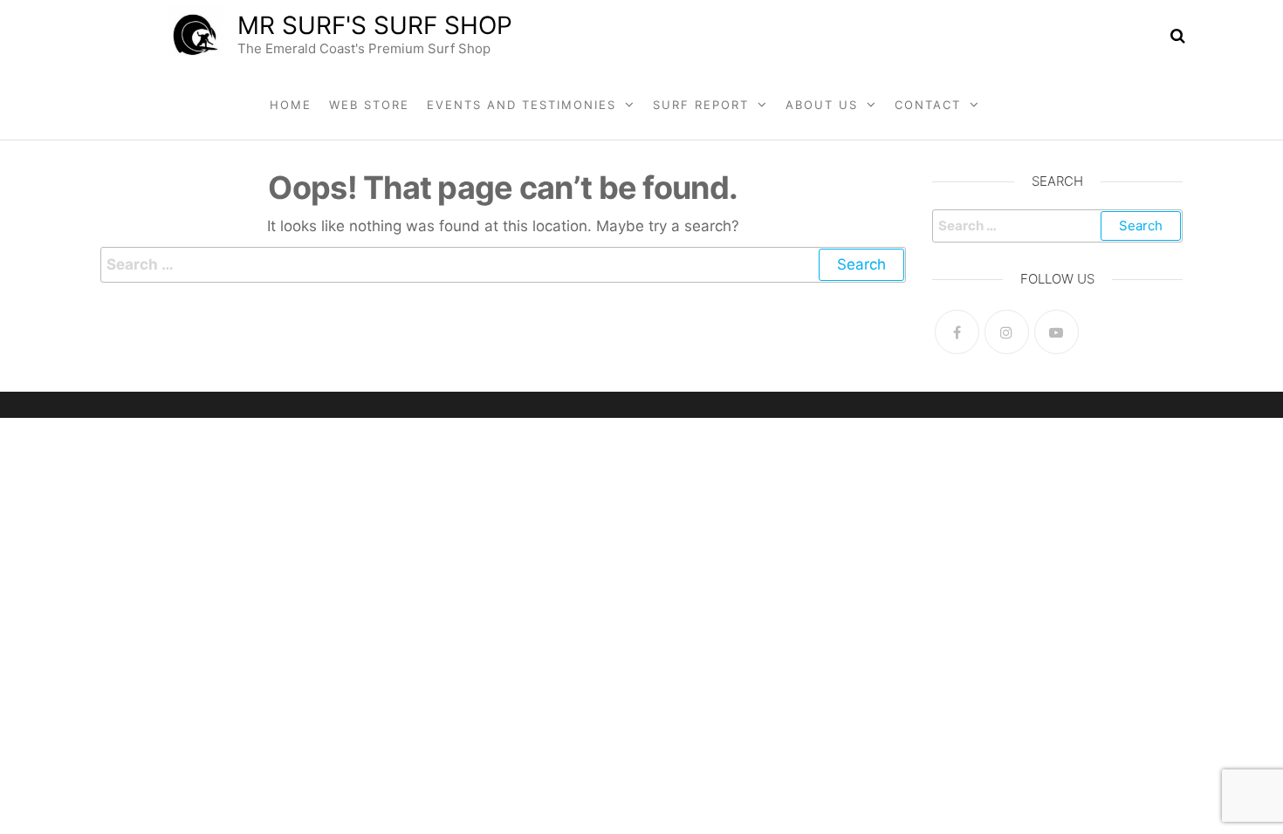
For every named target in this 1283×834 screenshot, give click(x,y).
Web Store (369, 105)
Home (291, 105)
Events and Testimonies (521, 105)
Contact (928, 105)
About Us (822, 105)
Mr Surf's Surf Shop (374, 25)
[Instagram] (1007, 332)
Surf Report (701, 105)
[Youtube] (1056, 332)
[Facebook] (957, 332)
